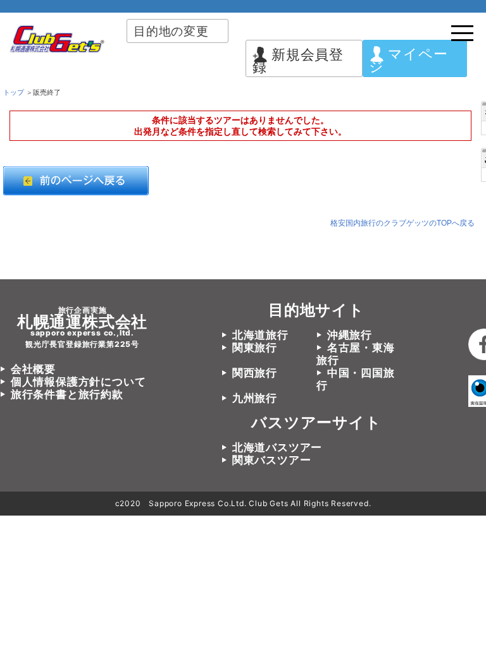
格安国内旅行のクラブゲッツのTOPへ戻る (402, 223)
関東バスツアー (271, 460)
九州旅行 (254, 398)
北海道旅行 (260, 335)
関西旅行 (254, 372)
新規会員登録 (298, 60)
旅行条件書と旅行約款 (67, 394)
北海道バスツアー (277, 447)
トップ (13, 92)
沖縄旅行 (349, 335)
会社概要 (33, 369)
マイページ (408, 60)
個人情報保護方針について (78, 381)
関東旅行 (254, 347)
